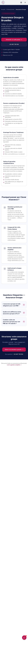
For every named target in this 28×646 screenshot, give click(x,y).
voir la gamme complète (13, 364)
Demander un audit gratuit (13, 39)
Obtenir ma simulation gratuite (13, 349)
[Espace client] (21, 2)
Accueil (3, 9)
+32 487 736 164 (14, 44)
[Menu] (25, 2)
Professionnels (10, 9)
